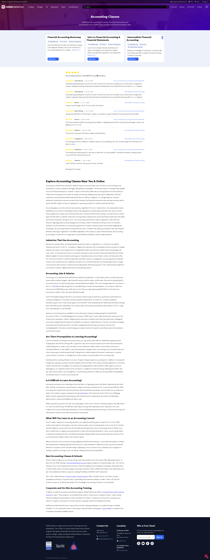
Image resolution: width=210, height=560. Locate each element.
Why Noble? (190, 7)
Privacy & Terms (63, 558)
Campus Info (122, 541)
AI (47, 6)
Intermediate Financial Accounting (134, 92)
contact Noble (106, 508)
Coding (31, 6)
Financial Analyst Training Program (77, 476)
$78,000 (55, 286)
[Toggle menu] (206, 7)
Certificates (73, 6)
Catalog (199, 7)
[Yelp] (138, 544)
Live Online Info (123, 550)
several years (84, 393)
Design (40, 6)
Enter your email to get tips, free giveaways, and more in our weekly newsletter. (150, 531)
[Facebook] (147, 544)
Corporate (174, 7)
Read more (75, 50)
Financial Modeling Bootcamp (76, 463)
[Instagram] (152, 544)
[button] (206, 556)
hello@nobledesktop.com (105, 539)
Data (63, 6)
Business (54, 6)
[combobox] (126, 7)
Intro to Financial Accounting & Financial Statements (129, 81)
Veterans (181, 7)
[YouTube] (143, 544)
